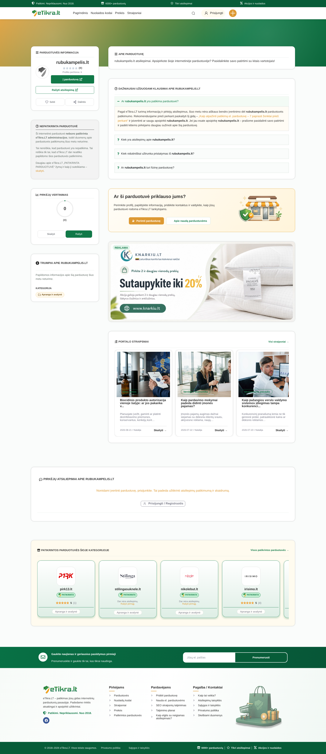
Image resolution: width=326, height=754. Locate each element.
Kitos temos (129, 391)
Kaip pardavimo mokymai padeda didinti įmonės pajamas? (199, 403)
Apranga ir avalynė (52, 294)
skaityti (40, 170)
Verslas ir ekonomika (195, 391)
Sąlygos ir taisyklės (139, 747)
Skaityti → (160, 430)
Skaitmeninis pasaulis (257, 391)
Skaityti (51, 234)
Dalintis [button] (82, 102)
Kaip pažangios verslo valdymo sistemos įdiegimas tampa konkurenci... (264, 403)
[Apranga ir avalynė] (39, 294)
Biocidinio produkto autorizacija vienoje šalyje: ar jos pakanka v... (143, 403)
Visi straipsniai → (278, 341)
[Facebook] (46, 720)
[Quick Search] (193, 13)
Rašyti (78, 234)
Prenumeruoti (261, 657)
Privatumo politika (110, 747)
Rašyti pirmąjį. (128, 603)
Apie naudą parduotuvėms (190, 220)
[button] (233, 13)
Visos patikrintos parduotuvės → (270, 550)
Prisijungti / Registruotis (165, 503)
